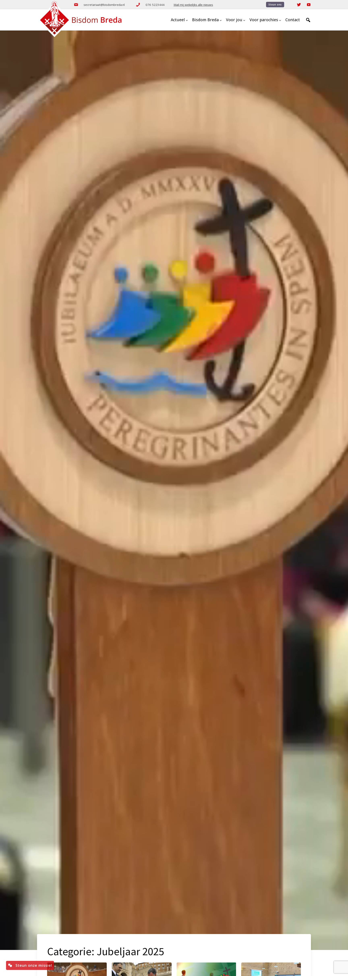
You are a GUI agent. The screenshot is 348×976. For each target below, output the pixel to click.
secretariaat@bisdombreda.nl (104, 5)
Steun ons (275, 4)
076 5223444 (155, 5)
